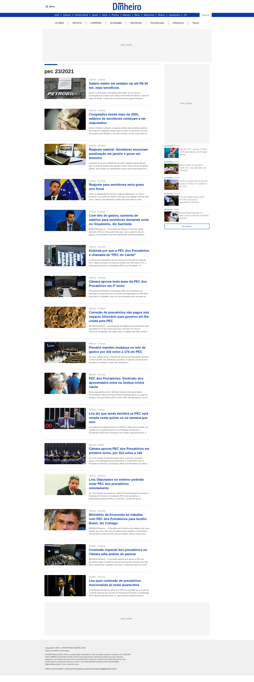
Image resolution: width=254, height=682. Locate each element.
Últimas (59, 23)
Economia (116, 23)
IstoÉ (57, 15)
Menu (137, 15)
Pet (185, 15)
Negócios (136, 23)
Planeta (115, 15)
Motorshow (149, 15)
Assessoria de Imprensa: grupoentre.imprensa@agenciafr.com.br (91, 669)
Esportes (127, 15)
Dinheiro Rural (81, 15)
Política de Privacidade (54, 669)
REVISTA (77, 23)
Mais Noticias (187, 226)
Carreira (96, 23)
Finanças (178, 23)
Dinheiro (67, 15)
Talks (195, 23)
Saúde (95, 15)
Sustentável (174, 15)
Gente (105, 15)
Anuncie (205, 15)
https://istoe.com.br (53, 664)
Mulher (161, 15)
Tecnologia (157, 23)
